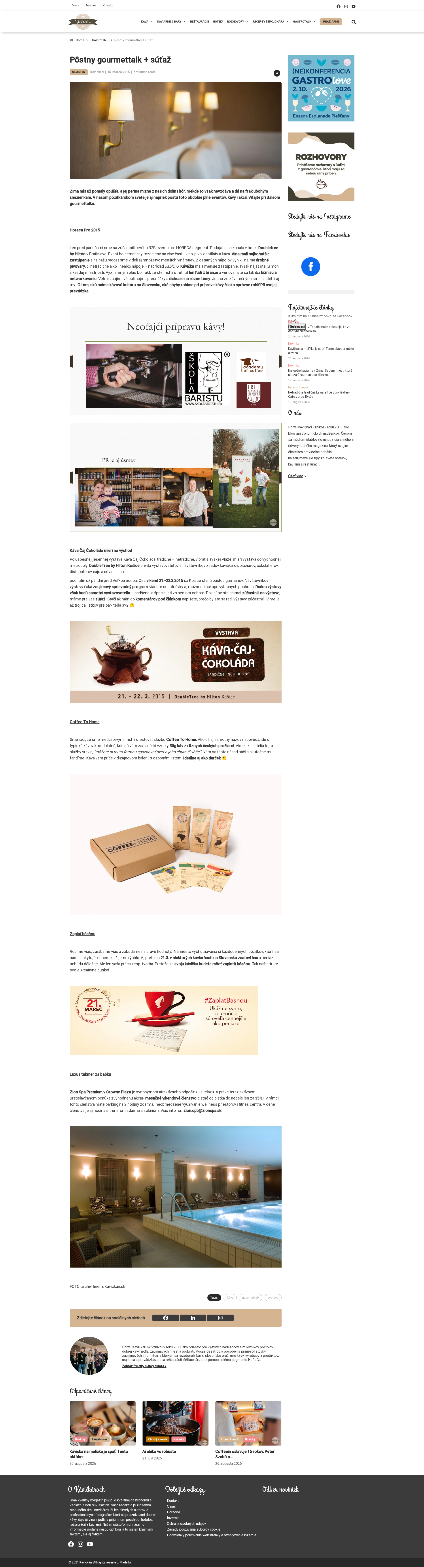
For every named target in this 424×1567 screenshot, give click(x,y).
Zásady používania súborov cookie (193, 1529)
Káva (144, 21)
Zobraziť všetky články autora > (144, 1366)
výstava (273, 1297)
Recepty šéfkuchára (268, 21)
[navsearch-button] (353, 21)
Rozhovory (235, 21)
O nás (75, 5)
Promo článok (157, 1439)
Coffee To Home (181, 739)
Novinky (106, 1439)
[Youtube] (354, 6)
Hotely (218, 21)
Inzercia (173, 1518)
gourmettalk (250, 1297)
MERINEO (138, 1562)
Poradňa (91, 5)
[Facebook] (339, 6)
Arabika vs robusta (86, 1451)
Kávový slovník (84, 1439)
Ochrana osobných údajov (186, 1524)
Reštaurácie (199, 21)
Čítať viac (295, 476)
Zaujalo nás (245, 1439)
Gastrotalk (302, 21)
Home (80, 40)
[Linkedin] (193, 1318)
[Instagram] (346, 6)
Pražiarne (331, 21)
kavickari (97, 72)
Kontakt (108, 5)
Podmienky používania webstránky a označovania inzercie (211, 1535)
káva (230, 1297)
